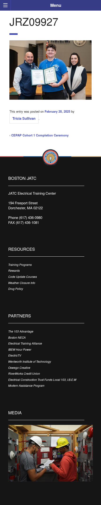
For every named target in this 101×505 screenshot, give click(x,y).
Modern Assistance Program (26, 385)
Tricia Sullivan (23, 118)
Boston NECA (17, 337)
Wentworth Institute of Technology (29, 361)
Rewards (14, 270)
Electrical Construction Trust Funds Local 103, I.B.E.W (42, 380)
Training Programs (20, 265)
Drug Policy (15, 289)
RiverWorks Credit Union (24, 373)
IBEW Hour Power (19, 349)
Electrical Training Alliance (25, 343)
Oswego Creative (19, 367)
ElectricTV (14, 355)
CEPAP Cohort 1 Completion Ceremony (40, 135)
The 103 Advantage (20, 331)
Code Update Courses (22, 277)
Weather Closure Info (21, 283)
